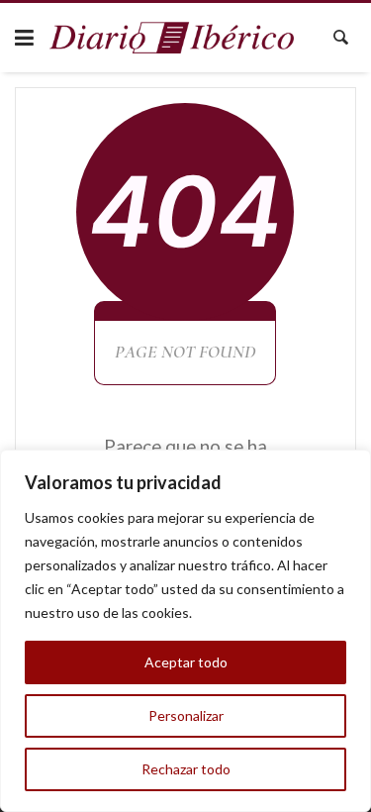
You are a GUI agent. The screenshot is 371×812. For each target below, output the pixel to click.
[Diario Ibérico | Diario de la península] (172, 38)
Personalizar (186, 715)
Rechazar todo (186, 769)
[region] (185, 631)
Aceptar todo (186, 662)
